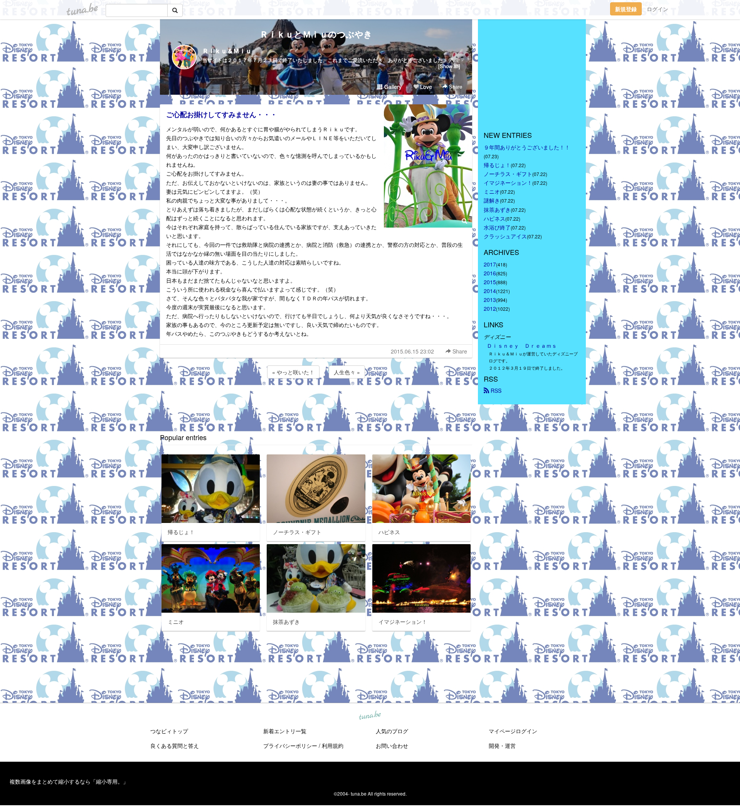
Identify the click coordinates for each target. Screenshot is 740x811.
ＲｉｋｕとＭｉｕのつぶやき (316, 34)
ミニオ (492, 191)
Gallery (392, 86)
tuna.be (370, 716)
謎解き (492, 200)
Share (454, 86)
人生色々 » (347, 372)
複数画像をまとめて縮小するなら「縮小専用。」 (69, 781)
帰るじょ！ (497, 165)
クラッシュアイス (505, 236)
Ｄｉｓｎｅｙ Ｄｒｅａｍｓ (522, 345)
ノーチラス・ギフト (508, 174)
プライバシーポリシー (290, 745)
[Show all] (449, 66)
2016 (490, 273)
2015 (490, 282)
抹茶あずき (497, 209)
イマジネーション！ (508, 182)
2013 (490, 299)
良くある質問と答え (174, 745)
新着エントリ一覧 (284, 731)
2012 (490, 308)
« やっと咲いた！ (293, 372)
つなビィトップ (169, 731)
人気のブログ (392, 731)
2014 (490, 291)
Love (425, 86)
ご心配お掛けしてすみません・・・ (221, 114)
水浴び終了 (497, 227)
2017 (490, 264)
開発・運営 (502, 745)
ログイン (657, 9)
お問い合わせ (392, 745)
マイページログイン (513, 731)
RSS (495, 390)
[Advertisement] (316, 401)
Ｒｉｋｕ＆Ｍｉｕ (227, 50)
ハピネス (494, 218)
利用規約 (332, 745)
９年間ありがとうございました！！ (527, 147)
